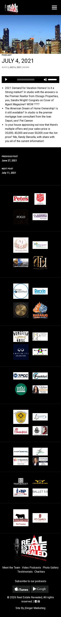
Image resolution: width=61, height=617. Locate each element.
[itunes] (21, 589)
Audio (5, 67)
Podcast (7, 55)
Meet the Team (11, 567)
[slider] (53, 79)
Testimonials (25, 571)
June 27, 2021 (10, 158)
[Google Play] (39, 589)
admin (26, 67)
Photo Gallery (51, 567)
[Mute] (45, 79)
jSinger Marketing (35, 608)
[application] (30, 79)
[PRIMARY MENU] (54, 8)
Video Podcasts (31, 567)
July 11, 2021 (9, 171)
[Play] (6, 79)
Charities (39, 571)
